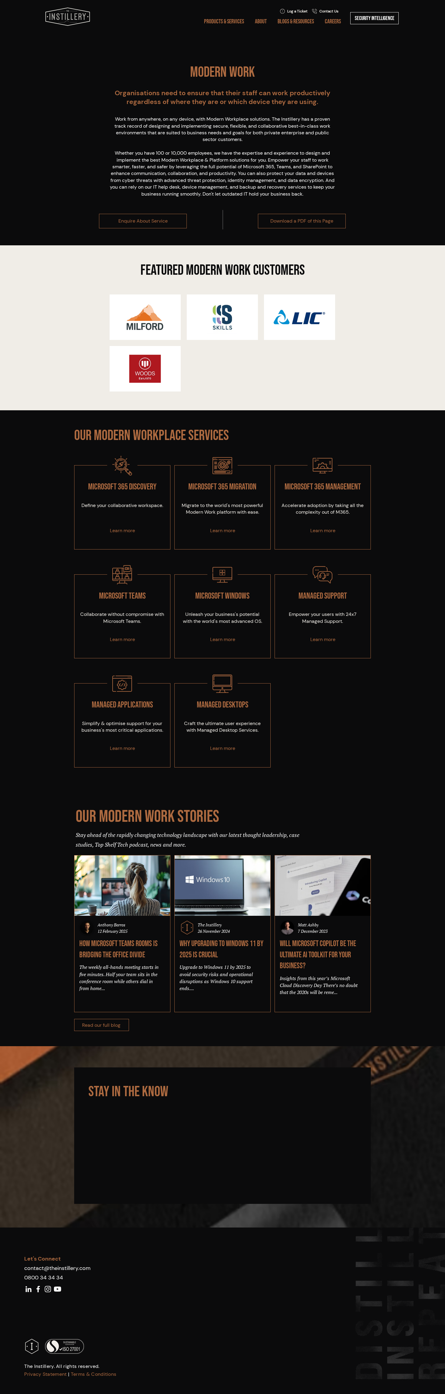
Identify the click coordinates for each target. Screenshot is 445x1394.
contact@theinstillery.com (57, 1268)
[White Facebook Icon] (38, 1289)
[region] (122, 507)
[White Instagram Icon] (48, 1289)
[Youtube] (57, 1289)
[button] (223, 21)
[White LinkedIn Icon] (28, 1289)
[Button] (122, 507)
